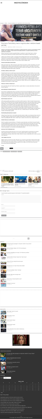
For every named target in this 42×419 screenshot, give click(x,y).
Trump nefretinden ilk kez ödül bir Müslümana (15, 328)
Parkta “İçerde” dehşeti (11, 320)
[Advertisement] (21, 12)
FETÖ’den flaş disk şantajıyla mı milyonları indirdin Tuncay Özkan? (7, 185)
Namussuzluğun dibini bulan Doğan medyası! (8, 402)
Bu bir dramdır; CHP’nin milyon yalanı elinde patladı (10, 405)
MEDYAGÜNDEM (21, 3)
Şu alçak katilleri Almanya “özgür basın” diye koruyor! (17, 256)
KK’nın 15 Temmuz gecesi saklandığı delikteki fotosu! (10, 409)
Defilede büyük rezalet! (11, 324)
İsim (2, 204)
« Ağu (2, 392)
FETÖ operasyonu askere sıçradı (7, 170)
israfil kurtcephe (14, 151)
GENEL (6, 23)
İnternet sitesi (4, 211)
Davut (20, 412)
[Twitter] (21, 416)
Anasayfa (2, 23)
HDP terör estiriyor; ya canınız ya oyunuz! (34, 171)
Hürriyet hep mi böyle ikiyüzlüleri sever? (14, 278)
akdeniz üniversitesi (6, 151)
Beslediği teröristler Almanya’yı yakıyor (7, 403)
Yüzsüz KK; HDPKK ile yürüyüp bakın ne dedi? (8, 412)
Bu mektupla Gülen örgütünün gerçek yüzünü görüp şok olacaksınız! (13, 407)
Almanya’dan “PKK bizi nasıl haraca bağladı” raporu (9, 410)
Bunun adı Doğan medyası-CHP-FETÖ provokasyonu (16, 248)
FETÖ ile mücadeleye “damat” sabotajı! (14, 270)
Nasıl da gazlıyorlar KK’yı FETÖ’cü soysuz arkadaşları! (10, 398)
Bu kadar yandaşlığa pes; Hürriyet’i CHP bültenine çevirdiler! (18, 252)
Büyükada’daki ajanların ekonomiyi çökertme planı (9, 397)
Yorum (2, 194)
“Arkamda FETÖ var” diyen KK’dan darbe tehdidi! (15, 265)
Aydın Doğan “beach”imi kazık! (12, 311)
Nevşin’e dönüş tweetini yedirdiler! (18, 345)
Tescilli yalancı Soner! (11, 315)
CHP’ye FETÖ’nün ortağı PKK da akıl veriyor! (15, 261)
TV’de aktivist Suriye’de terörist (13, 362)
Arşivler (1, 377)
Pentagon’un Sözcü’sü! (11, 283)
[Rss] (20, 416)
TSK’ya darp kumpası (10, 371)
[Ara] (28, 238)
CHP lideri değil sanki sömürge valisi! (13, 274)
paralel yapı (20, 151)
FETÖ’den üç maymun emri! (12, 366)
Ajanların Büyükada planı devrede (13, 357)
